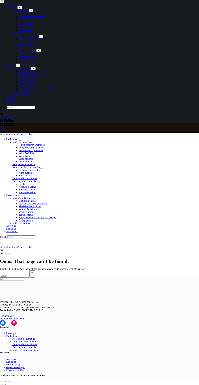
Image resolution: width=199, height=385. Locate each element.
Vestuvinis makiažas (28, 209)
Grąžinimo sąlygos (15, 367)
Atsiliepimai (12, 231)
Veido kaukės (25, 156)
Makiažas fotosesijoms (30, 206)
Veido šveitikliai (26, 153)
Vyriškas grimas (26, 212)
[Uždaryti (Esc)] (10, 381)
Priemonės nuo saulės (29, 170)
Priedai (22, 184)
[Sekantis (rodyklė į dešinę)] (4, 384)
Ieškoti (3, 237)
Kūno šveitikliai (26, 172)
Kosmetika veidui (27, 186)
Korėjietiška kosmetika (23, 164)
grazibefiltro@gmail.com (12, 318)
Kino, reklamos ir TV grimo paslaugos (37, 217)
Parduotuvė (11, 139)
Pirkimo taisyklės (14, 364)
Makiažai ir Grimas (21, 198)
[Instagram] (5, 125)
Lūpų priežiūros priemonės (32, 147)
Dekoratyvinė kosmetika (24, 181)
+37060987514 (7, 315)
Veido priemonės (20, 142)
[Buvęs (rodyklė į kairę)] (1, 384)
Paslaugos (11, 195)
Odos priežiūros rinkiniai (24, 178)
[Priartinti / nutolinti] (1, 381)
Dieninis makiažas (28, 200)
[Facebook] (2, 125)
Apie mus (11, 226)
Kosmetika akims (27, 192)
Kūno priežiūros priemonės (25, 167)
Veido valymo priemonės (31, 150)
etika (34, 347)
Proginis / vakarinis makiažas (33, 203)
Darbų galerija (26, 220)
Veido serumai (26, 158)
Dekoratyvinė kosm (22, 347)
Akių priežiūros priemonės (32, 145)
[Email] (12, 125)
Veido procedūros (21, 223)
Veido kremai (25, 161)
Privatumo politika (15, 370)
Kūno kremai (25, 175)
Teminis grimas (26, 214)
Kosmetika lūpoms (28, 189)
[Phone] (9, 125)
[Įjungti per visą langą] (4, 381)
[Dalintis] (7, 381)
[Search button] (32, 274)
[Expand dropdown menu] (20, 140)
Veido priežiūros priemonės (25, 350)
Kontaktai (11, 228)
